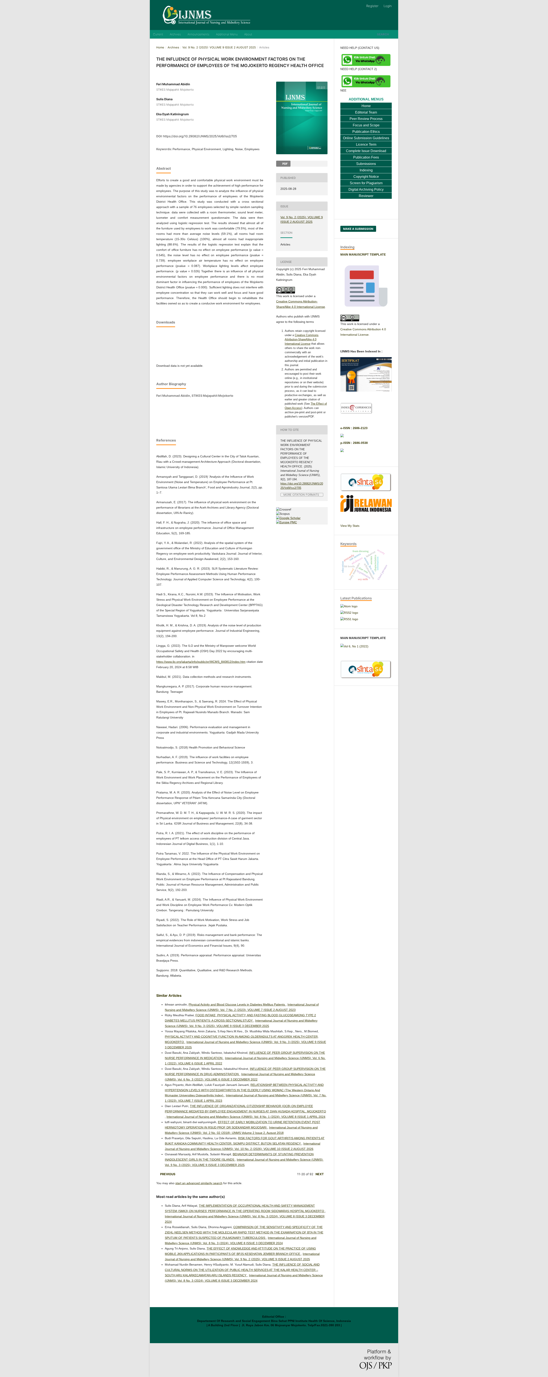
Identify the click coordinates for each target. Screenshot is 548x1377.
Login (388, 6)
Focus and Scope (366, 125)
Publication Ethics (366, 131)
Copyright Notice (366, 176)
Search (383, 34)
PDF (285, 163)
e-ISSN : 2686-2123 (354, 428)
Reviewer (366, 196)
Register (372, 6)
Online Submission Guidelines (366, 138)
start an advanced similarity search (198, 1183)
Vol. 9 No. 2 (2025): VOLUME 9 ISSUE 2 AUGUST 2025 (219, 47)
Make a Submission (358, 228)
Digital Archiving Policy (366, 189)
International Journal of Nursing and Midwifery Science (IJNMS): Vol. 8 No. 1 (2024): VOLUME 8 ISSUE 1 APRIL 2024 (246, 1116)
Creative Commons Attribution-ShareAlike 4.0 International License (302, 339)
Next (320, 1174)
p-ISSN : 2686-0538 (354, 443)
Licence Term (366, 144)
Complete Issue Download (366, 151)
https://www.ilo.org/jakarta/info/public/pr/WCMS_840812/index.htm (201, 661)
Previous (167, 1174)
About (248, 34)
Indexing (366, 170)
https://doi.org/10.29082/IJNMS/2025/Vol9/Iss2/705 (200, 136)
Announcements (198, 34)
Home (160, 47)
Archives (175, 34)
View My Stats (349, 525)
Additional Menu (227, 34)
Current (158, 34)
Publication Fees (366, 157)
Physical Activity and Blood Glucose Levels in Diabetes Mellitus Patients (237, 1004)
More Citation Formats (301, 494)
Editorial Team (366, 112)
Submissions (366, 164)
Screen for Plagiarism (366, 183)
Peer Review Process (366, 119)
